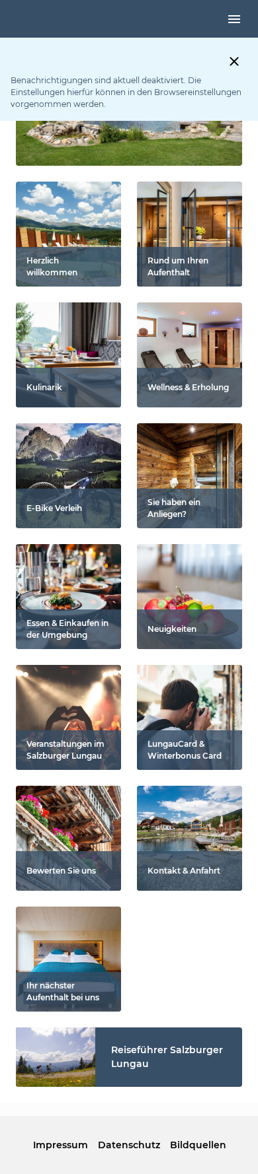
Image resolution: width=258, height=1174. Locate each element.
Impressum (60, 1145)
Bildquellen (197, 1145)
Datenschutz (129, 1145)
